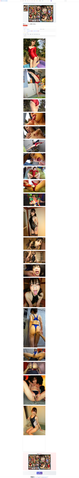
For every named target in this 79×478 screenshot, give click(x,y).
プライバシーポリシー (36, 477)
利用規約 (32, 477)
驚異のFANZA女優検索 (4, 0)
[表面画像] (25, 8)
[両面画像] (40, 13)
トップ (24, 3)
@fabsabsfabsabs (45, 477)
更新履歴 (39, 477)
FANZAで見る (25, 25)
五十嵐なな (26, 3)
